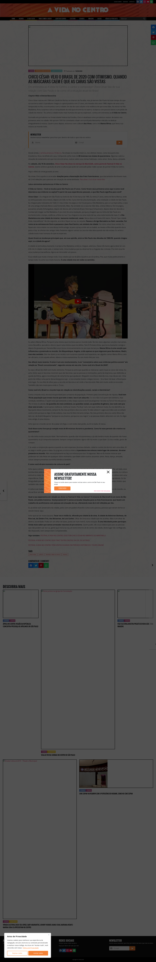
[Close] (48, 934)
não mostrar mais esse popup (102, 491)
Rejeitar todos (17, 953)
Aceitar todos (38, 953)
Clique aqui (62, 488)
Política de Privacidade (31, 948)
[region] (27, 945)
